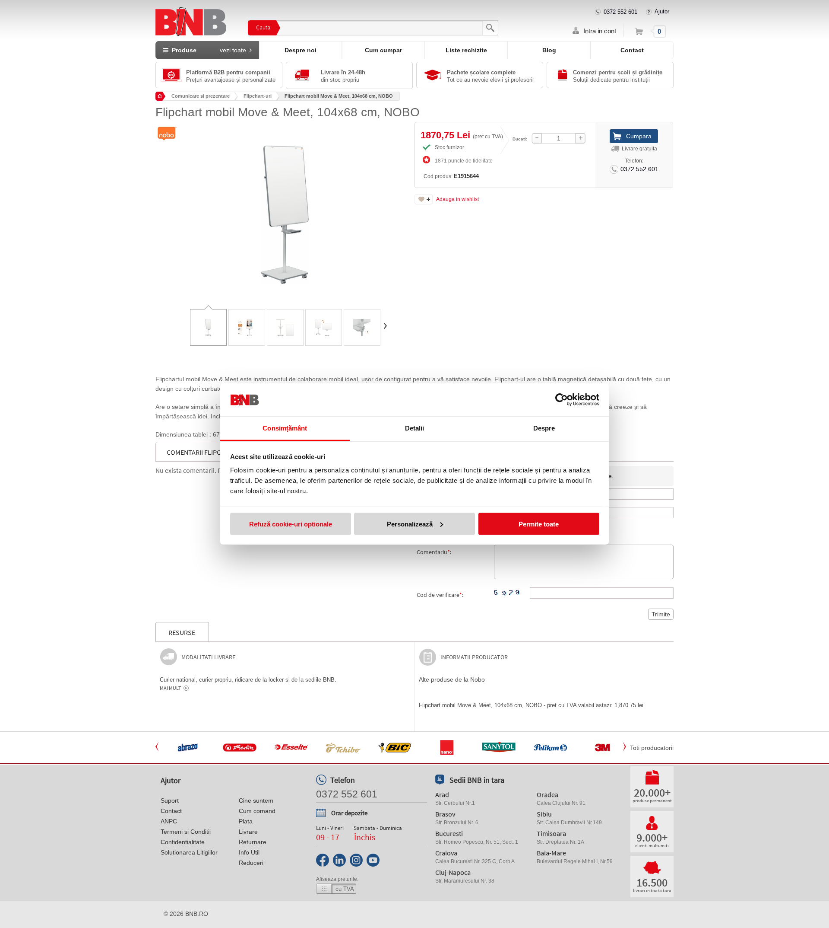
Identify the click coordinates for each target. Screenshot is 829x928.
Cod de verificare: (440, 595)
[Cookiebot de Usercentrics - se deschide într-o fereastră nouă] (561, 399)
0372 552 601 (620, 12)
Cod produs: (451, 176)
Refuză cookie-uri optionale (290, 523)
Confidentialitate (183, 842)
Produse (207, 50)
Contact (632, 50)
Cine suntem (256, 800)
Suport (170, 800)
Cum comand (257, 810)
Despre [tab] (544, 428)
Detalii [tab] (414, 428)
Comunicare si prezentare (200, 96)
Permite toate (539, 523)
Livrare (248, 831)
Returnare (252, 842)
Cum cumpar (383, 50)
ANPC (169, 821)
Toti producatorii (652, 747)
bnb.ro (196, 913)
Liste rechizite (466, 50)
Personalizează (410, 523)
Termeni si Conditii (186, 831)
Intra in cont (599, 31)
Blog (549, 50)
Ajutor (662, 11)
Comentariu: (434, 552)
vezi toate (233, 50)
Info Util (249, 852)
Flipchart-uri (258, 96)
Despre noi (300, 50)
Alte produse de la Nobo (452, 679)
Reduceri (251, 862)
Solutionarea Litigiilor (189, 852)
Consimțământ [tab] (285, 428)
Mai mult (170, 688)
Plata (246, 821)
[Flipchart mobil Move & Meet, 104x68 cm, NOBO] (284, 208)
